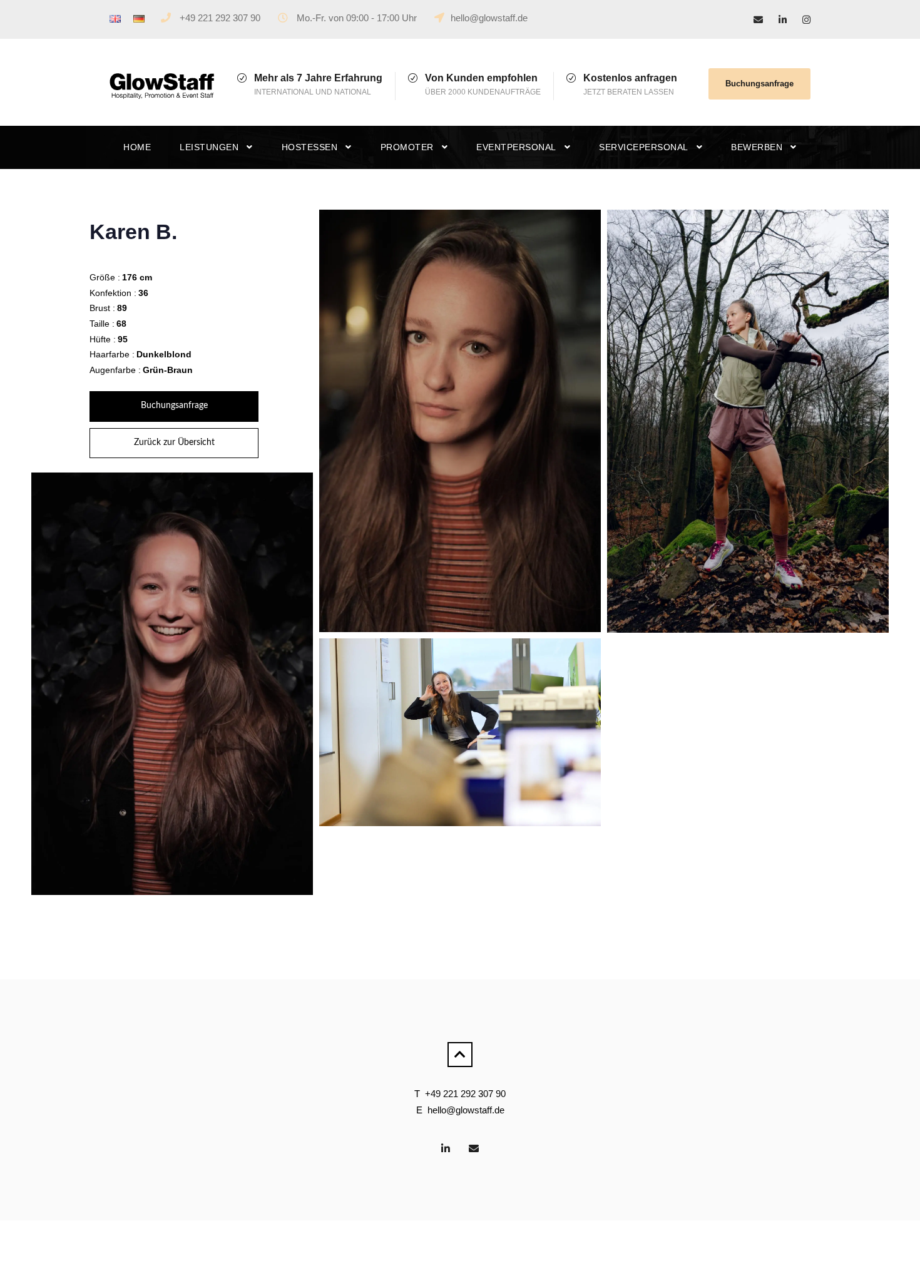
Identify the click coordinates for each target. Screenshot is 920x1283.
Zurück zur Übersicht (174, 442)
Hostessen (310, 147)
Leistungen (209, 147)
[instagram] (806, 19)
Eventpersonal (516, 147)
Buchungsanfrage (759, 83)
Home (137, 147)
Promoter (407, 147)
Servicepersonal (643, 147)
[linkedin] (783, 19)
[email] (758, 19)
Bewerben (756, 147)
